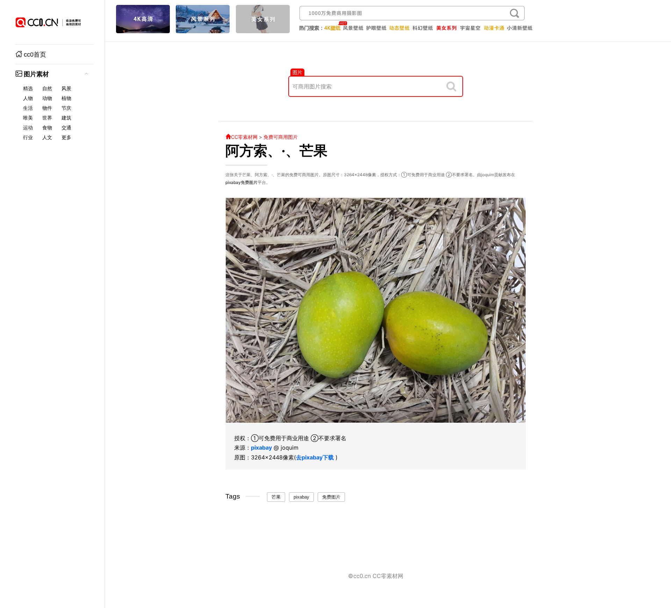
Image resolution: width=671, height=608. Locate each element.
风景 (66, 88)
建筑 (66, 118)
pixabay (233, 182)
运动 (28, 127)
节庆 (66, 108)
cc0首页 (35, 54)
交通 (66, 127)
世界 (47, 118)
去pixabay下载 (315, 457)
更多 (66, 137)
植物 (66, 98)
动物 (47, 98)
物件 (47, 108)
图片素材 (36, 74)
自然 (47, 88)
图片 (297, 72)
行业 (28, 137)
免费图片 (249, 182)
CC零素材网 (244, 137)
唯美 (28, 118)
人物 (28, 98)
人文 (47, 137)
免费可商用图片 (281, 137)
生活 (28, 108)
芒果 (276, 497)
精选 (28, 88)
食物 (47, 127)
